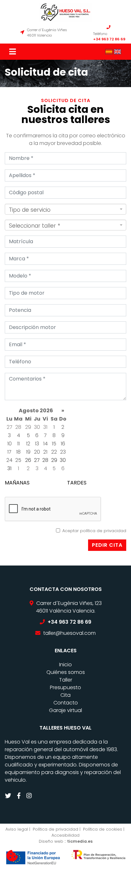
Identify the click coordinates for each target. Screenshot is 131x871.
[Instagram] (29, 796)
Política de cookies (102, 829)
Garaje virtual (65, 710)
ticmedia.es (80, 841)
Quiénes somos (65, 672)
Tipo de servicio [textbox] (30, 210)
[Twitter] (9, 796)
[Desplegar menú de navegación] (13, 51)
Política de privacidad (55, 829)
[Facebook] (19, 796)
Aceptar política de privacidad (94, 530)
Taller (65, 679)
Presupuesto (65, 687)
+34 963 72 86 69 (109, 39)
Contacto (65, 702)
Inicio (65, 664)
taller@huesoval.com (69, 633)
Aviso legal (16, 829)
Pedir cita (107, 545)
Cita (65, 695)
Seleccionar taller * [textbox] (34, 226)
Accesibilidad (65, 835)
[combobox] (65, 209)
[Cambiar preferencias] (12, 856)
